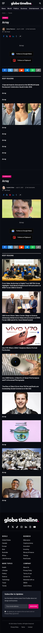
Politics (16, 8)
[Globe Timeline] (21, 3)
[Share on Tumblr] (16, 36)
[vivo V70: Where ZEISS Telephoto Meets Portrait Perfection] (21, 334)
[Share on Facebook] (3, 36)
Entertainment (34, 8)
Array (4, 93)
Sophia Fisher (10, 187)
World (10, 8)
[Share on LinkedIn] (13, 36)
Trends (5, 17)
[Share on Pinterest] (10, 36)
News (4, 8)
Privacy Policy (8, 613)
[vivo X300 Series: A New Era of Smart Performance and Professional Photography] (21, 364)
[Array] (21, 114)
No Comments (32, 29)
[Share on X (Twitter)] (6, 36)
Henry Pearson (10, 29)
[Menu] (3, 3)
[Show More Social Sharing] (20, 36)
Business (24, 8)
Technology (6, 176)
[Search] (40, 3)
